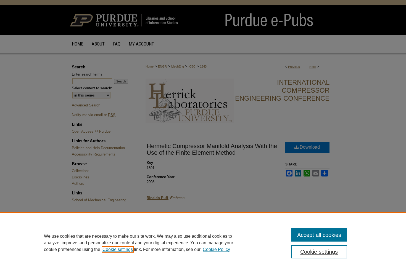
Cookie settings (117, 249)
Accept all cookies (319, 235)
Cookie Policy (216, 249)
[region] (203, 242)
